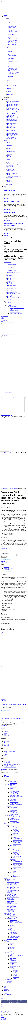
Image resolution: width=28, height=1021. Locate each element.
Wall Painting (13, 800)
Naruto (11, 959)
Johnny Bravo (13, 960)
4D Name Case (13, 821)
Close (2, 998)
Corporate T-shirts (11, 914)
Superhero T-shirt (17, 829)
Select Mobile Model (14, 822)
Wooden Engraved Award (16, 922)
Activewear (12, 836)
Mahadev (12, 948)
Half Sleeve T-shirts (17, 840)
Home (2, 415)
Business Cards (13, 810)
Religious (12, 949)
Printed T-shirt (16, 827)
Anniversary (9, 981)
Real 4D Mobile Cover (15, 819)
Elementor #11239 (9, 190)
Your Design (7, 752)
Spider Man (15, 974)
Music (8, 941)
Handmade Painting (14, 802)
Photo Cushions (13, 792)
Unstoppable (13, 945)
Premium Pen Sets (14, 814)
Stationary (9, 806)
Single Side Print (5, 718)
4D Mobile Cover (14, 818)
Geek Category (13, 964)
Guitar (11, 944)
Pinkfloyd (12, 943)
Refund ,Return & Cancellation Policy (13, 764)
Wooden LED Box (14, 803)
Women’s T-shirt (13, 783)
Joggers (14, 846)
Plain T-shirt (15, 830)
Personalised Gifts (9, 212)
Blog (5, 734)
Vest (14, 834)
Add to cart (3, 556)
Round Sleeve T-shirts (18, 841)
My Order (6, 743)
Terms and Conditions (15, 312)
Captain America (16, 973)
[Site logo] (8, 12)
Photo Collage (13, 799)
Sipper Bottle (13, 787)
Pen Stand (12, 925)
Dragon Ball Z (13, 954)
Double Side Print (19, 718)
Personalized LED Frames (16, 793)
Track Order (6, 744)
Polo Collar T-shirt (17, 844)
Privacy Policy (13, 306)
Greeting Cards (13, 808)
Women (8, 848)
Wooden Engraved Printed (16, 926)
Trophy (11, 928)
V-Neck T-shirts (16, 842)
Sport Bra (15, 868)
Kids (8, 873)
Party (8, 983)
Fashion (8, 780)
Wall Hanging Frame (11, 883)
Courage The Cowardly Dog (16, 955)
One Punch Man (13, 962)
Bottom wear (13, 845)
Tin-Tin (11, 956)
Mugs (11, 785)
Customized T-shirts (17, 876)
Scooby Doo (13, 958)
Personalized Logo (14, 920)
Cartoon (8, 952)
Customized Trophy (14, 921)
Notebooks (12, 811)
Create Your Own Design (10, 751)
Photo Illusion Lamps (12, 884)
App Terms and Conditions (16, 313)
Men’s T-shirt (13, 781)
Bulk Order (6, 745)
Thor (14, 968)
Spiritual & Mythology (15, 966)
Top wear (12, 826)
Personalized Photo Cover (16, 817)
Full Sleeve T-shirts (17, 831)
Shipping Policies (14, 310)
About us (9, 302)
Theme (5, 415)
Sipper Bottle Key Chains (13, 882)
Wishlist (5, 754)
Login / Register (7, 994)
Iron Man (15, 971)
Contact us (9, 304)
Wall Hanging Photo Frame (16, 796)
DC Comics (12, 963)
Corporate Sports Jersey (12, 939)
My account (6, 741)
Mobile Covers (10, 815)
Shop (5, 755)
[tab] (15, 567)
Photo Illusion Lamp (14, 791)
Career (5, 733)
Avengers (12, 967)
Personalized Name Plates (16, 804)
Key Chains (12, 789)
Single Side (12, 718)
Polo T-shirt (15, 833)
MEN (8, 825)
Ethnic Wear (12, 872)
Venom (14, 978)
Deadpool (15, 975)
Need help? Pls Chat (5, 548)
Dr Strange (15, 970)
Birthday (9, 979)
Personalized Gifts (11, 784)
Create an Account (5, 1011)
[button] (5, 560)
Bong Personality (11, 947)
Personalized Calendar (15, 812)
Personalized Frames (14, 795)
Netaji (11, 951)
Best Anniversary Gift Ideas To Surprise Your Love (13, 224)
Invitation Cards (13, 807)
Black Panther (16, 977)
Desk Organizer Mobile (15, 924)
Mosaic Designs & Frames (12, 201)
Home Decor (10, 798)
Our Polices (9, 305)
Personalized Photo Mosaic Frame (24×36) (14, 704)
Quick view (3, 700)
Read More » (7, 198)
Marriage (9, 415)
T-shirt (11, 788)
